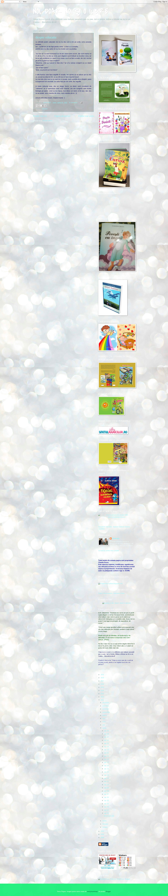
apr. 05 (106, 800)
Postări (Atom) (47, 120)
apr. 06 (106, 797)
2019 (102, 674)
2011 (102, 700)
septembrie (106, 712)
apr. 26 (106, 740)
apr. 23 (106, 750)
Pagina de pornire (62, 116)
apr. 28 (106, 734)
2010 (102, 831)
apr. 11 (106, 781)
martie (104, 821)
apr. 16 (106, 765)
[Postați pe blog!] (39, 106)
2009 (102, 834)
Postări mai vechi (86, 116)
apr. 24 (106, 746)
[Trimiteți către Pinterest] (45, 106)
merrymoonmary (92, 891)
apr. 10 (106, 785)
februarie (105, 824)
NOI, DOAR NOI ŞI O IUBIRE (70, 11)
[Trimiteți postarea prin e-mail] (81, 102)
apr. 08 (106, 791)
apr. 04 (106, 804)
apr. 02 (106, 810)
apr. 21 (106, 753)
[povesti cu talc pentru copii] (116, 603)
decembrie (106, 702)
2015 (102, 687)
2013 (102, 694)
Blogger (108, 891)
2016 (102, 684)
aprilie (104, 728)
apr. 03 (106, 807)
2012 (102, 697)
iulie (103, 718)
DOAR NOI (115, 538)
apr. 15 (106, 769)
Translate (109, 527)
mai (103, 725)
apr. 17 (106, 762)
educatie (45, 109)
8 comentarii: (73, 102)
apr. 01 (106, 813)
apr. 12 (106, 778)
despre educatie (46, 37)
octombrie (105, 709)
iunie (104, 722)
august (104, 715)
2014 (102, 690)
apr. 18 (106, 759)
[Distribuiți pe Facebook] (43, 106)
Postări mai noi (40, 116)
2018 (102, 678)
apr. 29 (106, 731)
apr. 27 (106, 737)
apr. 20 (106, 756)
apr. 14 (106, 772)
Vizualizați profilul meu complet (108, 550)
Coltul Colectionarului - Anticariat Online (111, 593)
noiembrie (105, 706)
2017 (102, 681)
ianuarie (105, 827)
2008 (102, 837)
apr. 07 (106, 794)
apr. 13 (106, 775)
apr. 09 (106, 788)
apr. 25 (106, 743)
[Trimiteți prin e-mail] (36, 106)
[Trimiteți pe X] (41, 106)
